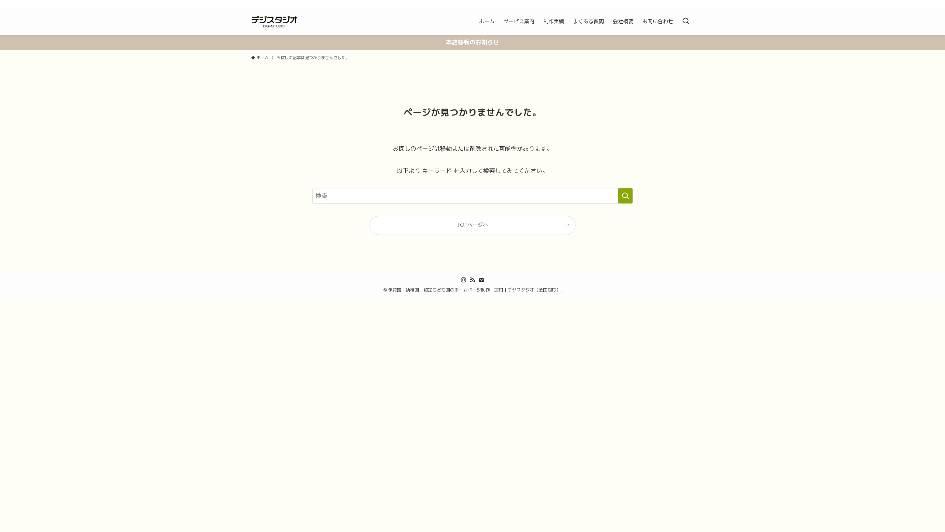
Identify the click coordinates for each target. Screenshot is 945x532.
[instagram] (670, 4)
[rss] (679, 4)
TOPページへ (472, 225)
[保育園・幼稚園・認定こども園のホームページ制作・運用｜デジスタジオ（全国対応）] (274, 21)
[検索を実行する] (625, 196)
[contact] (689, 4)
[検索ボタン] (686, 21)
